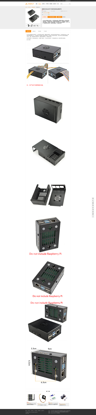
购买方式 (54, 3)
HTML (28, 413)
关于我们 (47, 3)
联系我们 (51, 3)
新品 (36, 3)
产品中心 (39, 3)
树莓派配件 (33, 7)
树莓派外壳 (38, 7)
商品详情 (28, 31)
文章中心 (43, 3)
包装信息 (33, 31)
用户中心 (60, 0)
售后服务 (39, 31)
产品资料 (45, 31)
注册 (57, 0)
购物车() (68, 0)
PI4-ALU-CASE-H (46, 12)
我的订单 (63, 0)
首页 (26, 7)
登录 (55, 0)
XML (26, 413)
